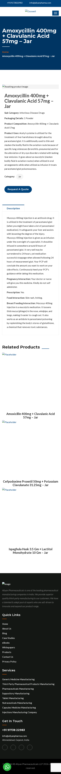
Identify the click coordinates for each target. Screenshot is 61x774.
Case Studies (8, 638)
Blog (4, 633)
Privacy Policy (9, 661)
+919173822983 (15, 2)
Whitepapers (8, 647)
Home (5, 52)
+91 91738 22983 (13, 730)
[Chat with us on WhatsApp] (7, 767)
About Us (6, 628)
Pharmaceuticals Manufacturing (18, 688)
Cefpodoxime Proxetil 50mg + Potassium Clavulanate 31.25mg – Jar (30, 483)
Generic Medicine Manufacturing (18, 679)
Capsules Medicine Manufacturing (19, 707)
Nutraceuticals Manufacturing (17, 703)
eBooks (6, 642)
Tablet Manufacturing (13, 698)
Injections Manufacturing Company (19, 712)
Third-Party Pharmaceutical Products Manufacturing (28, 684)
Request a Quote (18, 189)
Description (13, 208)
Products (6, 652)
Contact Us (7, 656)
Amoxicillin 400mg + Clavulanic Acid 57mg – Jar (30, 415)
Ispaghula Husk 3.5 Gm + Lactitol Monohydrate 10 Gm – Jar (30, 550)
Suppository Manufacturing (15, 693)
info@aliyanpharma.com (40, 2)
